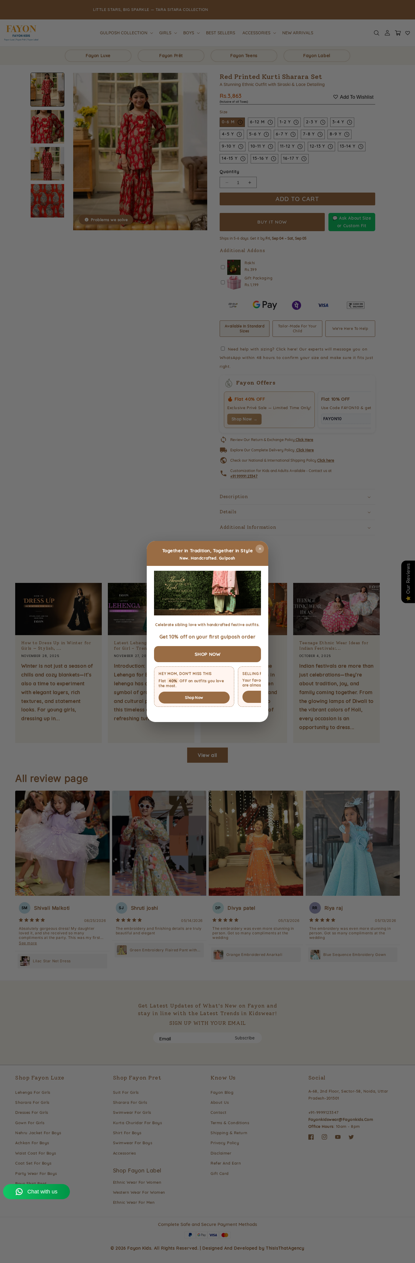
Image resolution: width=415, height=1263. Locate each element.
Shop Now (194, 697)
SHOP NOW (208, 654)
